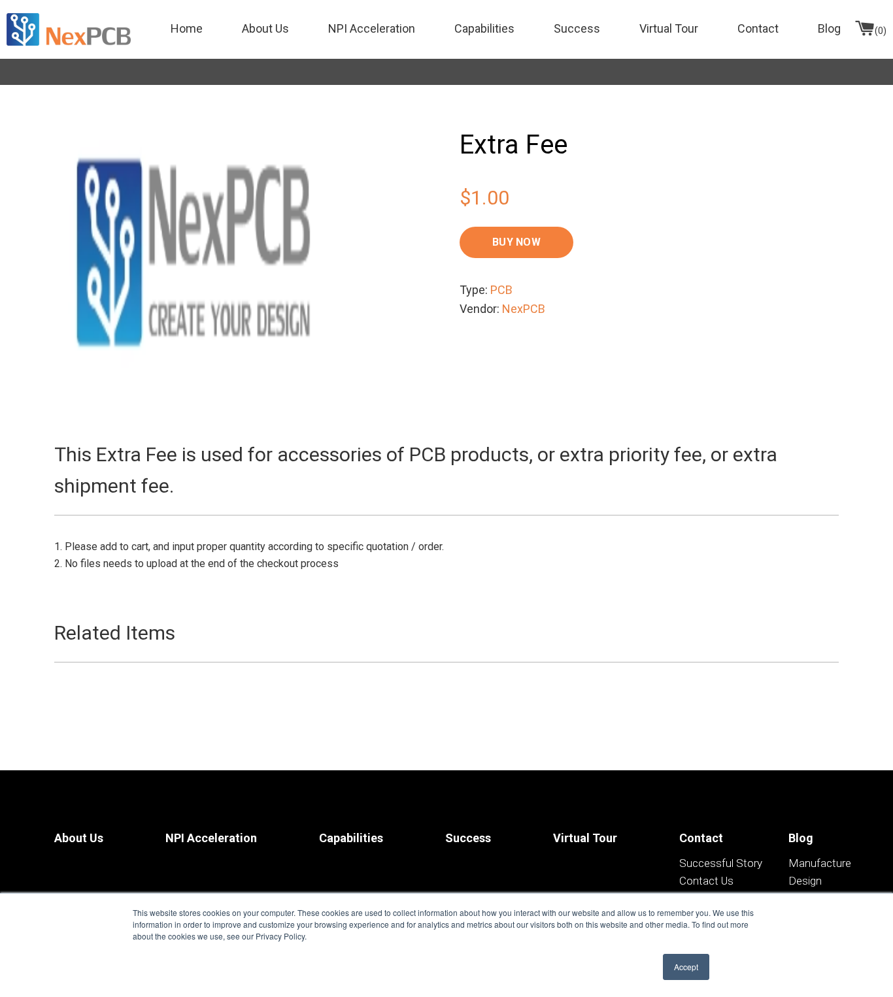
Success (577, 28)
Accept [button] (686, 966)
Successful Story (720, 863)
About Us (265, 28)
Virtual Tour (668, 28)
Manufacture (819, 863)
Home (187, 28)
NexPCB (523, 309)
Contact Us (706, 880)
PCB (501, 290)
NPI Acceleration (371, 28)
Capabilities (484, 28)
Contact (758, 28)
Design (805, 880)
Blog (829, 28)
